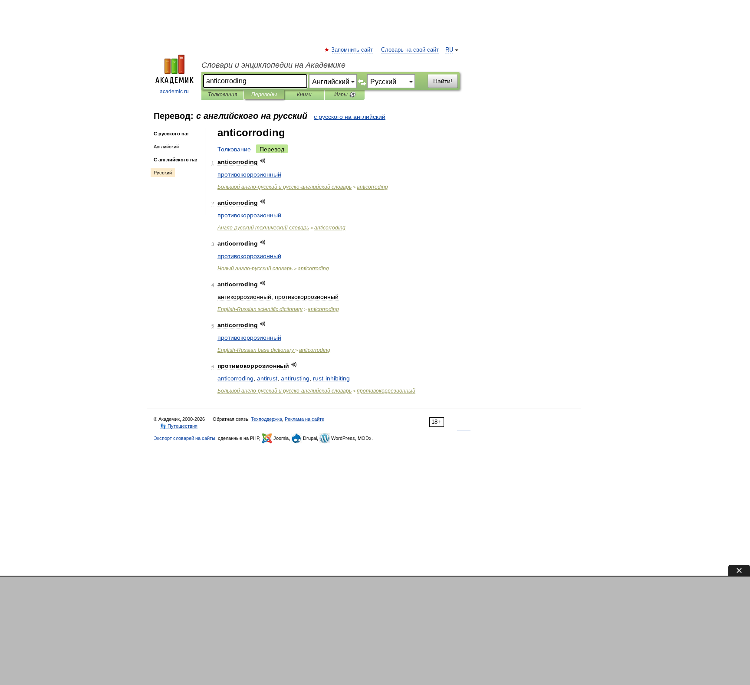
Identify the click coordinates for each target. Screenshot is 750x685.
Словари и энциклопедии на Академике (273, 65)
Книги (304, 95)
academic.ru (174, 91)
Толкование (234, 149)
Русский (163, 172)
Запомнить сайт (352, 50)
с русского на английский (349, 116)
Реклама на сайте (304, 419)
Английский (166, 146)
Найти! (442, 81)
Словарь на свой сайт (410, 50)
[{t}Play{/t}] (263, 160)
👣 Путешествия (178, 426)
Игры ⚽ (344, 95)
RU (449, 50)
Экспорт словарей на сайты (184, 438)
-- (284, 187)
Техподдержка (266, 419)
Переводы (264, 95)
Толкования (222, 95)
